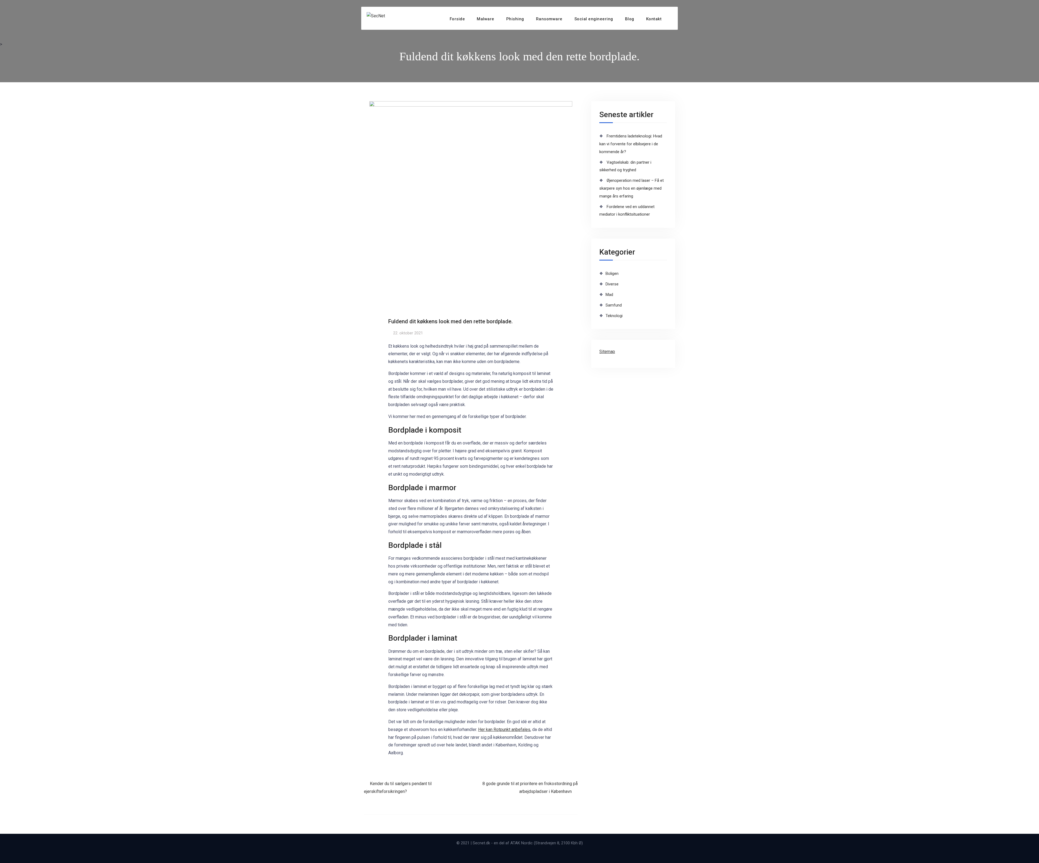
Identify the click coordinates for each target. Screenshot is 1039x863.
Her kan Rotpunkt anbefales (504, 729)
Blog (629, 19)
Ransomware (549, 19)
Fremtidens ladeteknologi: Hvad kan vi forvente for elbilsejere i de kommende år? (630, 144)
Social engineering (593, 19)
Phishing (515, 19)
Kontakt (654, 19)
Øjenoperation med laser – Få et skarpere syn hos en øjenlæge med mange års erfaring (631, 188)
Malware (485, 19)
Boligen (612, 273)
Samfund (614, 305)
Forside (457, 19)
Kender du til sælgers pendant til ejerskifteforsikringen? (398, 787)
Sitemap (607, 351)
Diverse (612, 284)
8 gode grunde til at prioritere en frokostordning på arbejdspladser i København (530, 787)
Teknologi (614, 315)
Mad (609, 294)
